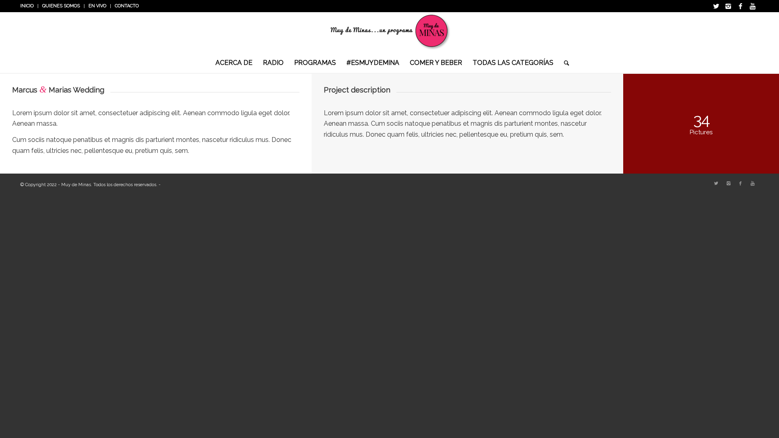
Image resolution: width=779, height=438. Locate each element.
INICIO (27, 6)
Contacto (127, 6)
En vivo (97, 6)
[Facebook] (740, 6)
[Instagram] (728, 6)
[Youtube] (753, 6)
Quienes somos (61, 6)
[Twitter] (716, 6)
